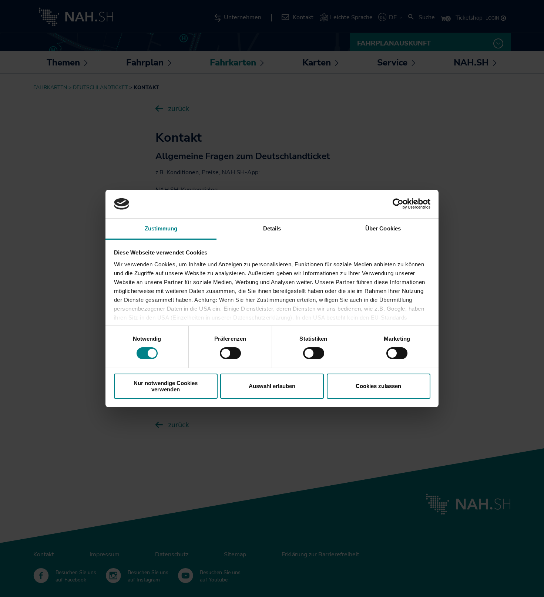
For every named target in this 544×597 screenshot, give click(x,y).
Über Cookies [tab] (383, 228)
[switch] (230, 353)
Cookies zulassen (378, 386)
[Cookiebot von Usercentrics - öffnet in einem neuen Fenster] (398, 203)
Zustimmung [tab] (161, 228)
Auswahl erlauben (272, 386)
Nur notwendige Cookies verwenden (166, 386)
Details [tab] (272, 228)
